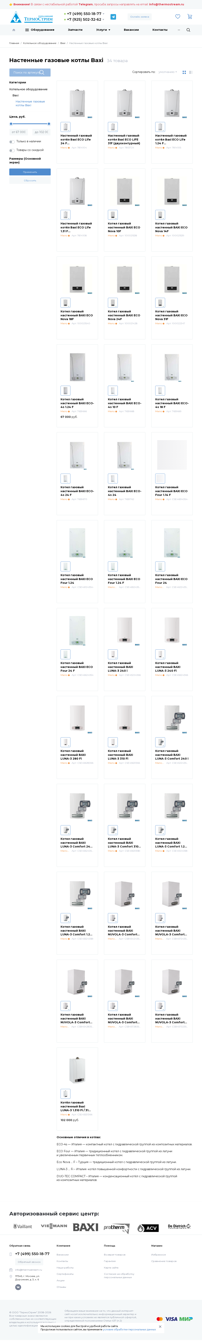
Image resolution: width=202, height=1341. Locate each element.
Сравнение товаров (164, 1261)
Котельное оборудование (28, 89)
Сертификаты (65, 1273)
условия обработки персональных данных (129, 1329)
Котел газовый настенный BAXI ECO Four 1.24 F (124, 579)
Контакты (159, 30)
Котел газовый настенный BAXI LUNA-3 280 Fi (73, 754)
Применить (30, 171)
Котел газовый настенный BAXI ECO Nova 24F (124, 315)
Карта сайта (111, 1267)
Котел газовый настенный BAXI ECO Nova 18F (77, 315)
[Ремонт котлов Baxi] (85, 1227)
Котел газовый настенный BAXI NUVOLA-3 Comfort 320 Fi (170, 1020)
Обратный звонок (29, 1261)
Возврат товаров (114, 1254)
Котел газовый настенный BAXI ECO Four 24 (171, 579)
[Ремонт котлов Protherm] (116, 1228)
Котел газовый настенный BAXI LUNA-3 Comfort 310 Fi (123, 844)
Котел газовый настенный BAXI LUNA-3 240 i (120, 666)
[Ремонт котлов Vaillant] (22, 1226)
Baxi (15, 95)
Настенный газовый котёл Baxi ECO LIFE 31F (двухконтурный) (124, 139)
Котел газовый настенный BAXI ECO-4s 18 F (172, 403)
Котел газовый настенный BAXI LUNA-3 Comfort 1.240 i (172, 844)
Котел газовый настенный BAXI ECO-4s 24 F (77, 491)
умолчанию (167, 72)
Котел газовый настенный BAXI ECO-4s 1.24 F (77, 403)
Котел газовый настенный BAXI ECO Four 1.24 (77, 579)
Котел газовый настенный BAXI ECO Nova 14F (171, 227)
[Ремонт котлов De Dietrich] (179, 1226)
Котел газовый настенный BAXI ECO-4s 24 (124, 491)
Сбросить (30, 180)
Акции (61, 1280)
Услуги (101, 30)
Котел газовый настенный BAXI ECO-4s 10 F (124, 403)
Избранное (158, 1254)
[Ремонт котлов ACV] (148, 1228)
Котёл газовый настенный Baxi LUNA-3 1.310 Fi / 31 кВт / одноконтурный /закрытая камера (77, 1110)
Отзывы (61, 1286)
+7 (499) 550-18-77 (84, 14)
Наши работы (65, 1267)
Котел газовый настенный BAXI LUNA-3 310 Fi (120, 754)
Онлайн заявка (139, 16)
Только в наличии (28, 141)
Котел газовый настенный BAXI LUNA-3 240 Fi (167, 666)
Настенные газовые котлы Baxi (30, 103)
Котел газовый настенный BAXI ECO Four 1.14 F (171, 491)
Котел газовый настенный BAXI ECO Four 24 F (77, 666)
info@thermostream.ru (166, 4)
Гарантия (110, 1261)
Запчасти (75, 30)
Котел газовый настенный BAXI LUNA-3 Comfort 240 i (171, 754)
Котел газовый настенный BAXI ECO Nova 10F (124, 227)
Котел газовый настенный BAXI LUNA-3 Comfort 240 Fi (76, 844)
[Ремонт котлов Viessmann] (54, 1225)
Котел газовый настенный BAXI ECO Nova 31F (171, 315)
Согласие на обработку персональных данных (119, 1275)
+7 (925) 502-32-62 (84, 19)
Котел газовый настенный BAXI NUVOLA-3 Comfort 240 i (122, 932)
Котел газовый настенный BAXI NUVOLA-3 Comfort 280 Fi (122, 1020)
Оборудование (42, 30)
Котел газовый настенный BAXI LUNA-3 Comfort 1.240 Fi (77, 932)
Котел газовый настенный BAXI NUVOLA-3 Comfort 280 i (75, 1020)
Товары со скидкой (30, 150)
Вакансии (131, 30)
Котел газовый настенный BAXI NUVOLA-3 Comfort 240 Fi (170, 932)
